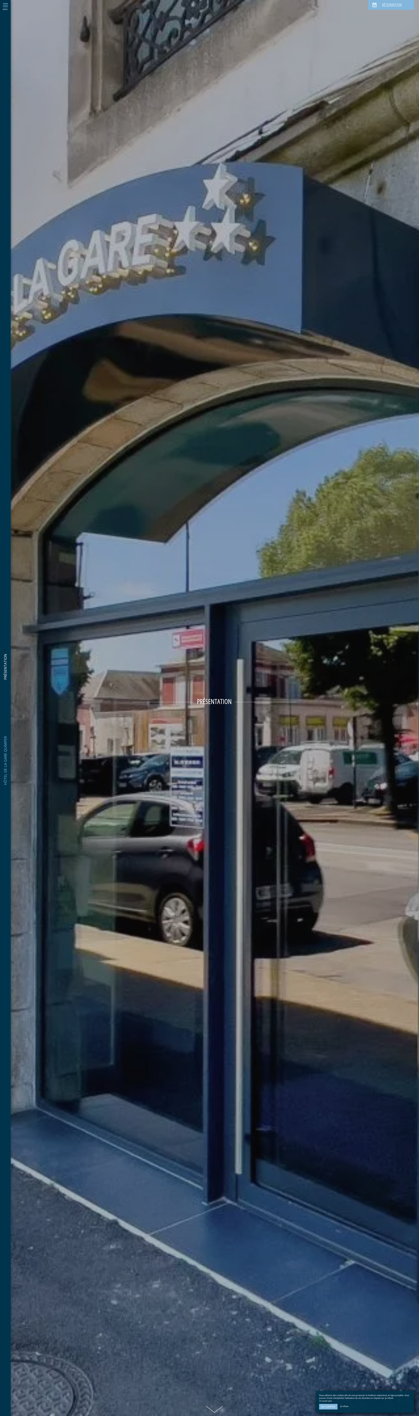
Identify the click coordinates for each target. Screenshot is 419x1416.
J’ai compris (328, 1406)
